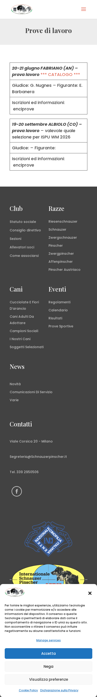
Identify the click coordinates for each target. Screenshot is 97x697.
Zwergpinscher (61, 253)
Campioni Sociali (24, 331)
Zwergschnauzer (62, 237)
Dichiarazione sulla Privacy (59, 690)
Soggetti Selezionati (27, 347)
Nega (48, 666)
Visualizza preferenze (48, 679)
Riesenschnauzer (62, 221)
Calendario (58, 310)
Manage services (48, 640)
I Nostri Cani (20, 339)
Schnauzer (57, 229)
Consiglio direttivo (25, 230)
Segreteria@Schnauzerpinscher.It (38, 456)
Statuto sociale (23, 221)
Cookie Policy (28, 690)
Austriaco (72, 269)
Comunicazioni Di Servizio (31, 392)
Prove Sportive (60, 326)
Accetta (48, 653)
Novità (15, 384)
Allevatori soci (22, 247)
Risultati (55, 318)
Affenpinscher (60, 261)
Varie (14, 400)
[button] (90, 593)
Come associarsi (24, 255)
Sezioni (15, 238)
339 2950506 (27, 472)
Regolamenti (59, 302)
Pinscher (55, 245)
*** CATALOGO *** (60, 74)
